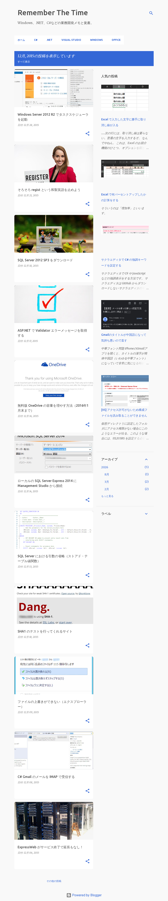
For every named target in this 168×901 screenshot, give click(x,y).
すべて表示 (24, 61)
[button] (87, 134)
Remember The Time (53, 12)
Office (116, 40)
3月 (106, 482)
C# (35, 40)
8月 (106, 474)
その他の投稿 (54, 881)
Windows (96, 40)
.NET (49, 40)
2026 (104, 467)
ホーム (21, 40)
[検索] (151, 13)
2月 (106, 489)
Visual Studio (71, 40)
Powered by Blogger (86, 895)
